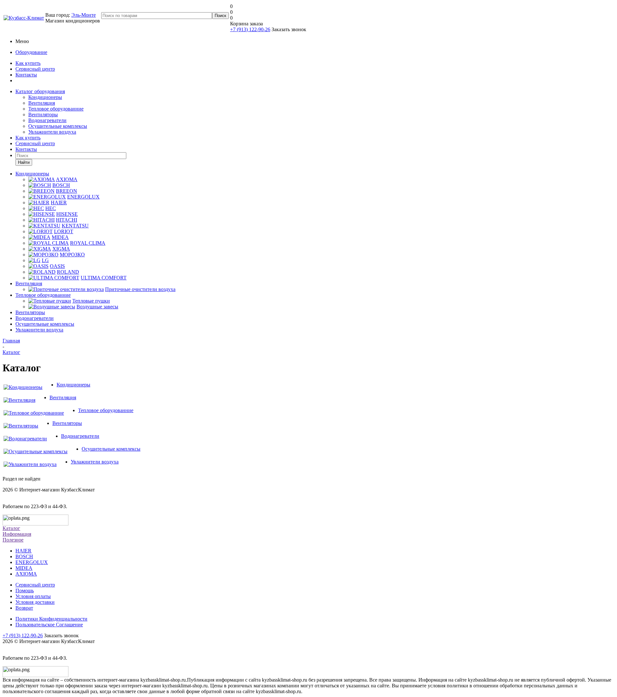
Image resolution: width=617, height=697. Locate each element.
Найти (24, 162)
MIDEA (23, 568)
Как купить (27, 63)
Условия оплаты (33, 596)
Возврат (24, 608)
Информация (17, 534)
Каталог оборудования (40, 91)
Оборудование (31, 52)
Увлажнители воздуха (52, 132)
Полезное (13, 540)
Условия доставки (35, 602)
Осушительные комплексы (57, 126)
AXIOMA (26, 574)
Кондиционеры (45, 97)
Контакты (26, 74)
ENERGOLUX (31, 562)
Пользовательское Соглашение (49, 624)
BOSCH (24, 556)
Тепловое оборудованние (56, 108)
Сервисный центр (35, 69)
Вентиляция (41, 103)
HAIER (23, 550)
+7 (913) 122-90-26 (250, 29)
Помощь (24, 590)
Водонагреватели (47, 120)
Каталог (11, 528)
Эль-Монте (83, 15)
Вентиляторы (43, 114)
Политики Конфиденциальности (51, 619)
